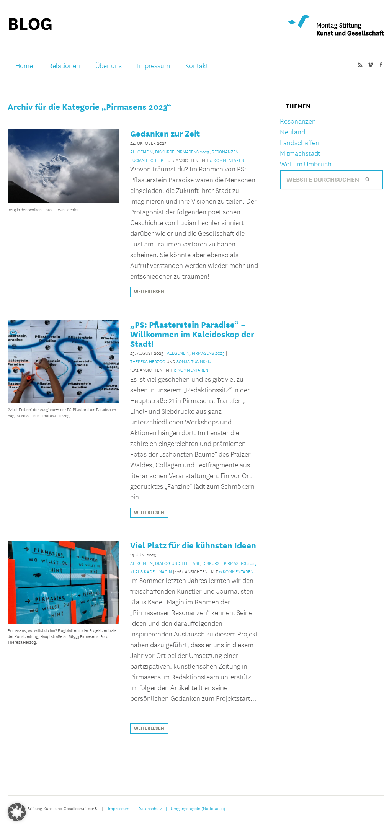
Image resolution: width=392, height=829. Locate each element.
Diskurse (164, 152)
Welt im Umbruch (306, 164)
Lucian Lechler (146, 160)
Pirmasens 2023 (192, 152)
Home (24, 66)
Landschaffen (299, 143)
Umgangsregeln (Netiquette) (198, 808)
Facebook (380, 65)
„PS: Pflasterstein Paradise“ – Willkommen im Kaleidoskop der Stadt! (192, 334)
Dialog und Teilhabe (177, 563)
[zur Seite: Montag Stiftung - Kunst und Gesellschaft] (336, 25)
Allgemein (141, 152)
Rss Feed (360, 65)
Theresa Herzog (147, 361)
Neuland (292, 132)
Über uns (108, 66)
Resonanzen (225, 152)
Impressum (153, 66)
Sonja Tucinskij (193, 361)
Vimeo (370, 65)
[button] (17, 812)
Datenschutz (150, 808)
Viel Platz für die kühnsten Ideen (193, 545)
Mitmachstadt (300, 153)
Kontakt (196, 66)
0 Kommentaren (227, 160)
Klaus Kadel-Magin (151, 571)
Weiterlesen (149, 292)
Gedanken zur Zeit (165, 133)
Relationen (64, 66)
